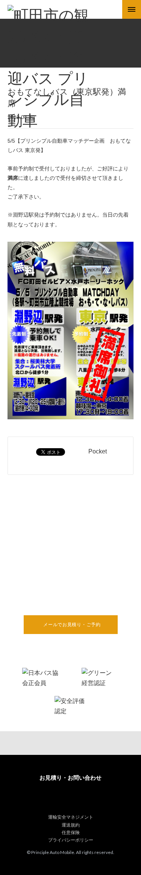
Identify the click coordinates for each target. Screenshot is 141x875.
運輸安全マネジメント (70, 817)
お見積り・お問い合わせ (70, 777)
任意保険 (71, 832)
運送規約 (71, 825)
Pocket (97, 451)
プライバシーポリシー (70, 840)
